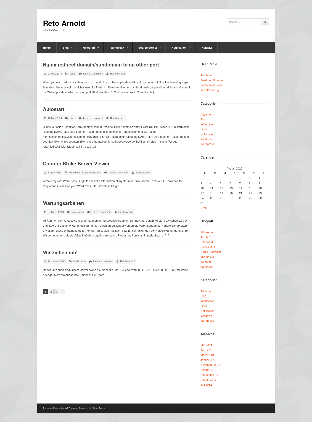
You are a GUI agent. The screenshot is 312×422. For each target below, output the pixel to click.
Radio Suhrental (211, 252)
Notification (77, 212)
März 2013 (207, 355)
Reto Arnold (64, 23)
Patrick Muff (208, 247)
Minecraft (89, 47)
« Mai (204, 208)
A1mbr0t (206, 237)
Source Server (147, 47)
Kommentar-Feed (211, 85)
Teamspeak (116, 47)
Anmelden (207, 75)
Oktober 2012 (209, 370)
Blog (66, 47)
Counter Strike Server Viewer (76, 163)
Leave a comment (93, 73)
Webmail (206, 262)
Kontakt (206, 47)
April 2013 (207, 350)
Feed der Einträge (212, 80)
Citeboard (207, 242)
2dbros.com (208, 232)
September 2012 (211, 375)
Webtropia (207, 266)
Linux (73, 73)
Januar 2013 (208, 360)
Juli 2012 (206, 384)
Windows (206, 139)
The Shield (207, 257)
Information (207, 124)
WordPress (99, 408)
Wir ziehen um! (60, 252)
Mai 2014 (206, 345)
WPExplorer (71, 408)
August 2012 (208, 379)
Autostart (53, 109)
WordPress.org (210, 90)
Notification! (179, 47)
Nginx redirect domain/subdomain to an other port (101, 64)
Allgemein (74, 172)
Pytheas (47, 408)
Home (47, 47)
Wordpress (95, 172)
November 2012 (211, 364)
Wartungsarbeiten (63, 202)
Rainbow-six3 (117, 73)
